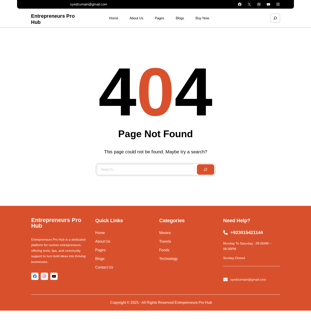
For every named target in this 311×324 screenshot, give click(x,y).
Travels (165, 241)
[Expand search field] (275, 18)
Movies (165, 233)
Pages (100, 250)
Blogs (100, 259)
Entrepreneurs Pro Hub (56, 223)
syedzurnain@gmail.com (88, 4)
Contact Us (104, 267)
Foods (164, 250)
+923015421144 (246, 232)
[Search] (205, 169)
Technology (168, 259)
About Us (102, 241)
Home (100, 233)
